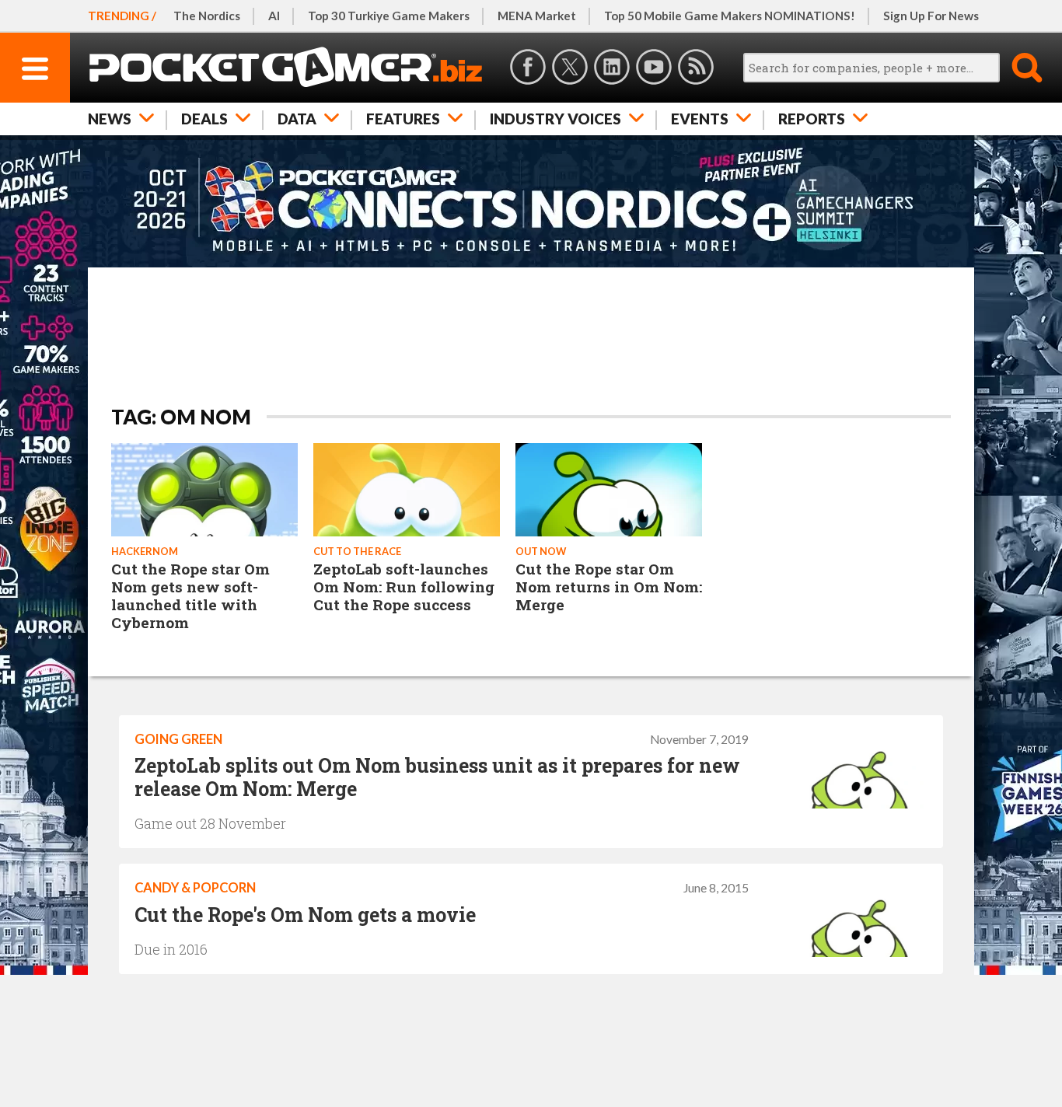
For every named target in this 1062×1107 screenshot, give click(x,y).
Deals (204, 118)
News (109, 118)
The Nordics (206, 16)
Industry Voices (555, 118)
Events (699, 118)
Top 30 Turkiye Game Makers (389, 16)
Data (297, 118)
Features (403, 118)
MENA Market (537, 16)
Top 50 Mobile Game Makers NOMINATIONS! (729, 16)
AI (274, 16)
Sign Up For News (931, 16)
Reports (811, 118)
